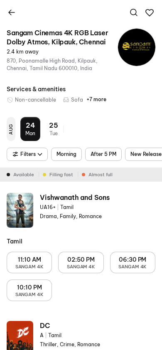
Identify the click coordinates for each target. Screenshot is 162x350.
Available (23, 174)
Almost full (100, 174)
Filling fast (61, 174)
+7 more (96, 99)
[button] (149, 13)
